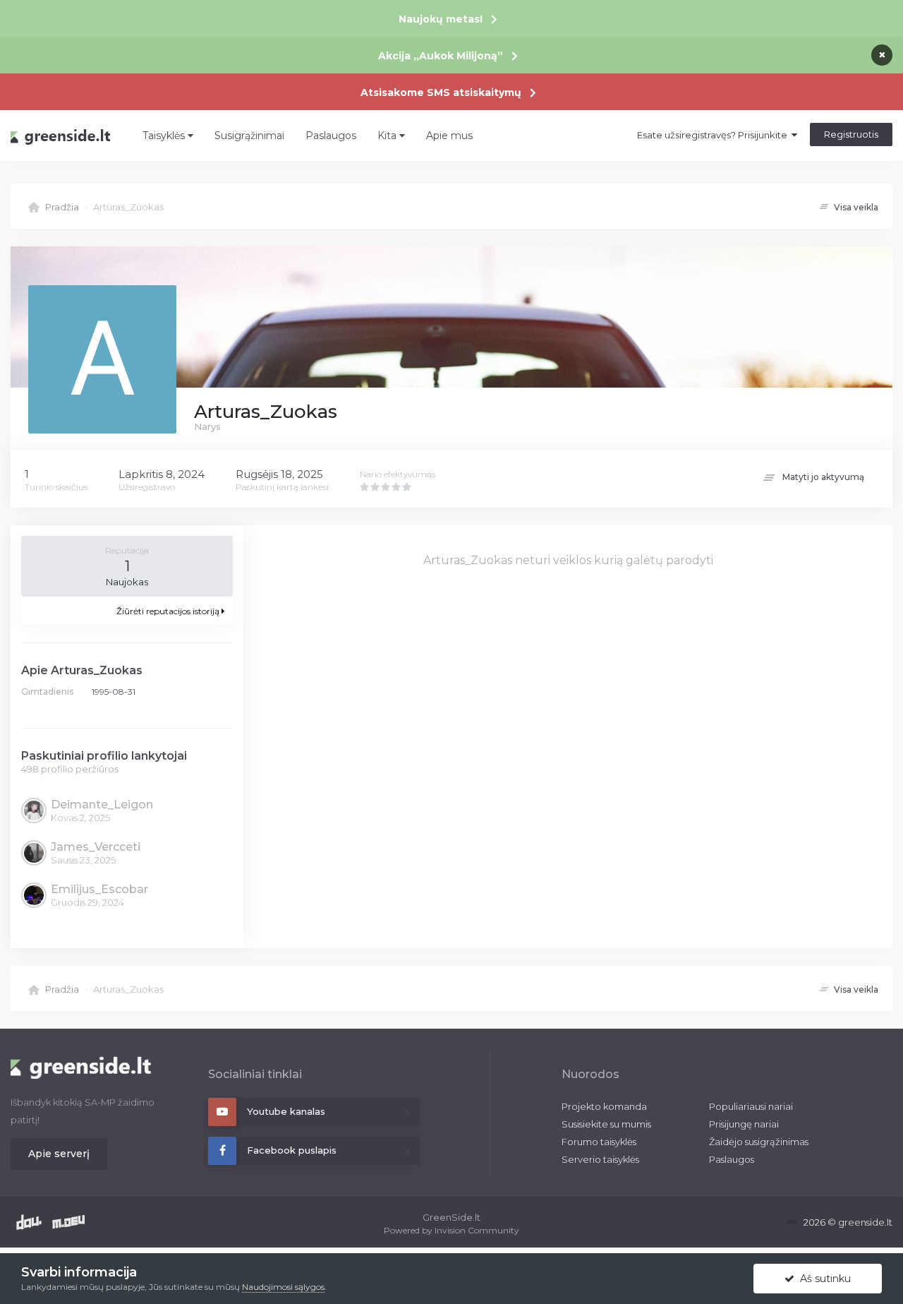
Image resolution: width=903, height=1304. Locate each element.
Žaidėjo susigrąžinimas (758, 1141)
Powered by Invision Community (451, 1230)
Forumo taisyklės (599, 1141)
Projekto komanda (604, 1106)
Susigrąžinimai (249, 135)
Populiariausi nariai (751, 1106)
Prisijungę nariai (744, 1124)
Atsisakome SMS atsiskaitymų (440, 92)
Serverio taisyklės (600, 1159)
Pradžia (62, 207)
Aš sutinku (822, 1278)
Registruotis (851, 134)
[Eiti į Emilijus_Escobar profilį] (33, 895)
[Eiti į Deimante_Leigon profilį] (33, 810)
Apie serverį (59, 1153)
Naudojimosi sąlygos (283, 1286)
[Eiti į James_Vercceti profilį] (33, 852)
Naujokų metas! (441, 19)
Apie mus (449, 135)
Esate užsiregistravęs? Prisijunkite (714, 134)
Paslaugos (330, 135)
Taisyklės (165, 135)
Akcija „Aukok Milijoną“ (440, 55)
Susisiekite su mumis (606, 1124)
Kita (388, 135)
